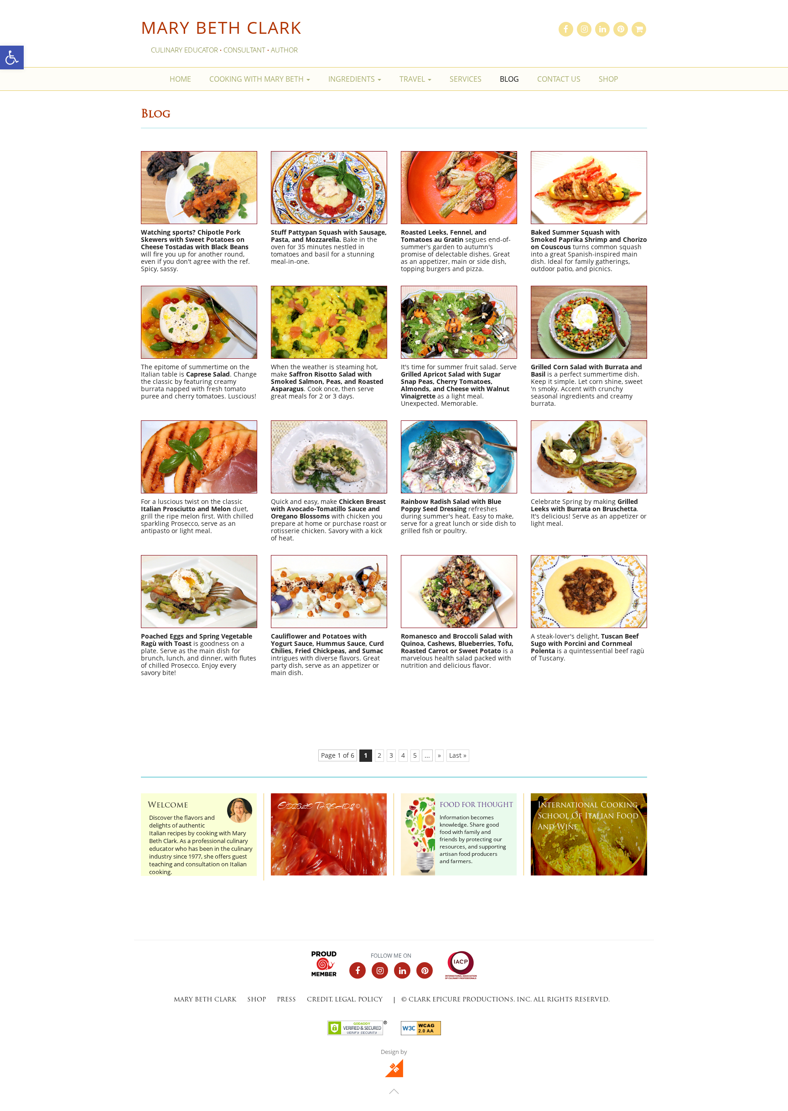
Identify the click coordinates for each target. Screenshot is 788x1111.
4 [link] (403, 755)
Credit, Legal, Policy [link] (345, 1000)
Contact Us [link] (559, 79)
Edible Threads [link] (319, 805)
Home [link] (180, 79)
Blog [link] (509, 79)
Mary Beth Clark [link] (221, 27)
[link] (12, 57)
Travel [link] (413, 79)
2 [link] (379, 755)
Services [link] (466, 79)
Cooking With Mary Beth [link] (257, 79)
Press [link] (286, 1000)
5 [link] (415, 755)
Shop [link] (608, 79)
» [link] (439, 755)
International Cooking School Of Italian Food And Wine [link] (588, 816)
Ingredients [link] (352, 79)
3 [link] (391, 755)
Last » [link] (458, 755)
